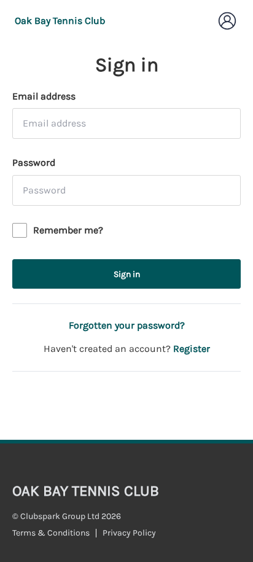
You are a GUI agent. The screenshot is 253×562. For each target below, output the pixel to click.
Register (191, 348)
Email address (44, 96)
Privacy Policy (129, 533)
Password (33, 162)
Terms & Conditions (51, 533)
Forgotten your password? (127, 325)
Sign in (127, 274)
